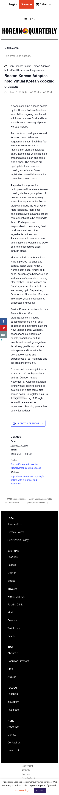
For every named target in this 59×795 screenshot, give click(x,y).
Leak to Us (14, 750)
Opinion (12, 572)
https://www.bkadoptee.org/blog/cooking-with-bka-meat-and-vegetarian (27, 480)
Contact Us (14, 742)
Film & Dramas (16, 596)
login (13, 4)
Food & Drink (15, 604)
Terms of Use (15, 524)
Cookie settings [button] (22, 790)
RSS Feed (13, 709)
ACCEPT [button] (40, 790)
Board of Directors (18, 661)
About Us (13, 653)
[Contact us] (3, 334)
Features (13, 556)
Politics (12, 564)
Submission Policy (18, 540)
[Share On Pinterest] (3, 328)
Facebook (13, 693)
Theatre (12, 588)
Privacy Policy (16, 532)
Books (11, 580)
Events (12, 636)
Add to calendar (28, 423)
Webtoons (14, 628)
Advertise (13, 726)
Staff (10, 668)
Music (11, 612)
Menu (32, 19)
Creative (12, 620)
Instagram (13, 701)
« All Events (11, 48)
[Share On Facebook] (3, 321)
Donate (26, 4)
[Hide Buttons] (1, 340)
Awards (12, 676)
